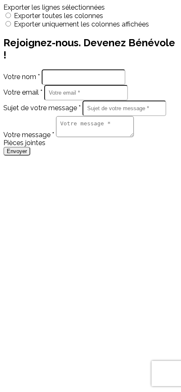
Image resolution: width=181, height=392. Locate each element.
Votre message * (29, 135)
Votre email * (23, 92)
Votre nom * (22, 77)
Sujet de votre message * (43, 108)
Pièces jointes (24, 143)
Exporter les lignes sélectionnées (54, 7)
